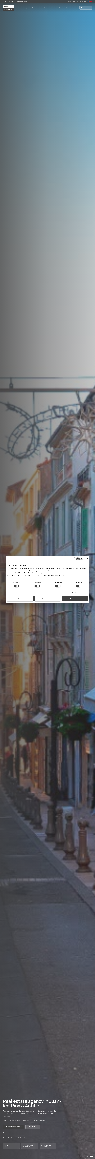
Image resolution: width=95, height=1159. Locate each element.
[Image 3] (91, 1156)
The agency (26, 8)
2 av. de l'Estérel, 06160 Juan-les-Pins (76, 1)
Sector (61, 8)
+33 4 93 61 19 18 (9, 1)
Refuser (20, 599)
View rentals (31, 1126)
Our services (36, 8)
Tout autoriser (74, 599)
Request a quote (8, 1133)
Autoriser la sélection (47, 599)
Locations (53, 8)
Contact (68, 8)
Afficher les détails (78, 593)
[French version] (89, 1)
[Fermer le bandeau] (87, 558)
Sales (46, 8)
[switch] (37, 586)
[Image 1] (87, 1156)
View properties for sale (12, 1126)
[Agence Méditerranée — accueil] (8, 8)
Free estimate (85, 8)
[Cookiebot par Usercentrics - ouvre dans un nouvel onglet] (75, 558)
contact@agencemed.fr (22, 1)
